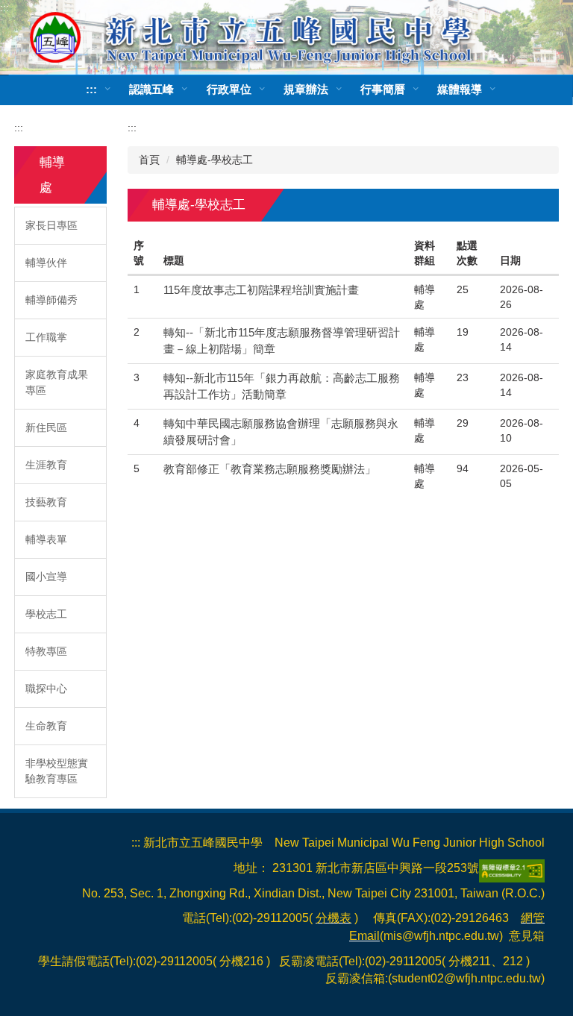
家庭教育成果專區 (56, 382)
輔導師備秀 (51, 300)
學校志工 (46, 614)
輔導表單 (46, 539)
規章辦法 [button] (306, 89)
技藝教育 (46, 502)
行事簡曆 (382, 89)
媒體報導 (459, 89)
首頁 (149, 160)
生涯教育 (46, 465)
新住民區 (46, 427)
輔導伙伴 (46, 263)
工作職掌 (46, 337)
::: (4, 7)
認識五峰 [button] (151, 89)
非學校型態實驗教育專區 (56, 771)
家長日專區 (51, 225)
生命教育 (46, 726)
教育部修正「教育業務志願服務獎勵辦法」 (269, 469)
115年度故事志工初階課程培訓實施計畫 (261, 290)
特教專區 (46, 651)
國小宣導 (46, 577)
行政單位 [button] (229, 89)
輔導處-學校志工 (214, 160)
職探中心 (46, 688)
